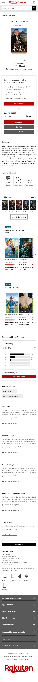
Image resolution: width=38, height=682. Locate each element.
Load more (19, 544)
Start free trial (19, 103)
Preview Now (13, 69)
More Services (12, 659)
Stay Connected (8, 618)
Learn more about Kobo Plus (15, 98)
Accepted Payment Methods (13, 632)
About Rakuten (24, 659)
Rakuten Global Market (12, 656)
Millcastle (22, 66)
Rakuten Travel (27, 656)
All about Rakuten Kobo (11, 598)
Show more (32, 414)
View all (33, 197)
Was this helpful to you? (9, 423)
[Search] (34, 8)
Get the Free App (9, 624)
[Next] (35, 254)
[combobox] (9, 391)
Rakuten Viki (12, 653)
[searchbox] (19, 8)
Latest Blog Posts (9, 611)
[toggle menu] (3, 2)
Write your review (19, 376)
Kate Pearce (20, 63)
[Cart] (33, 2)
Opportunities (7, 605)
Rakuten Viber (23, 653)
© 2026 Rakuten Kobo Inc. (11, 646)
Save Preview (27, 69)
